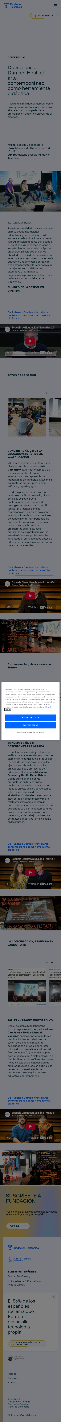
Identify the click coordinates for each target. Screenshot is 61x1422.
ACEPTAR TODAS (30, 725)
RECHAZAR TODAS (30, 717)
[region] (30, 711)
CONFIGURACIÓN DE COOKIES (30, 733)
